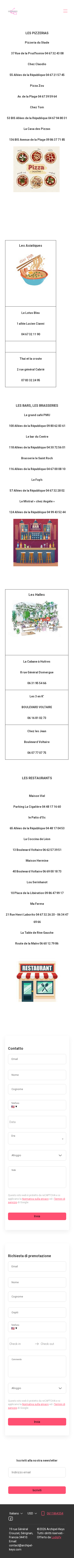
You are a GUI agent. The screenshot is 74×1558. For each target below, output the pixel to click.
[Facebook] (10, 1518)
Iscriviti (37, 1490)
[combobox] (37, 1155)
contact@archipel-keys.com (21, 1547)
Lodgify (56, 1537)
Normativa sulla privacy (35, 1199)
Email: (13, 1541)
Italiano (14, 1513)
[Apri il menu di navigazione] (65, 11)
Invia (37, 1216)
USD (30, 1513)
